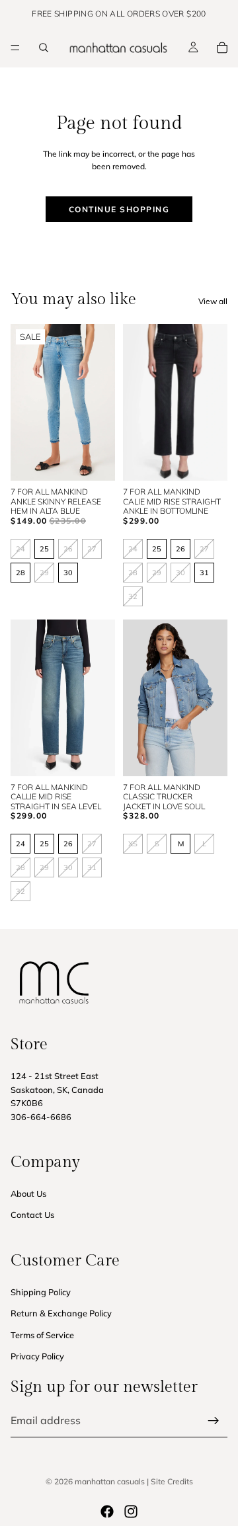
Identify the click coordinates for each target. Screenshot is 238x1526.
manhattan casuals (110, 1481)
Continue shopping (119, 209)
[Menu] (15, 47)
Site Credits (172, 1481)
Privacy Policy (37, 1356)
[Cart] (222, 47)
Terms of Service (42, 1335)
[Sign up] (213, 1421)
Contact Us (32, 1214)
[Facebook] (107, 1511)
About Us (28, 1193)
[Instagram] (131, 1511)
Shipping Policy (41, 1292)
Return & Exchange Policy (61, 1313)
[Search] (43, 47)
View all (212, 301)
